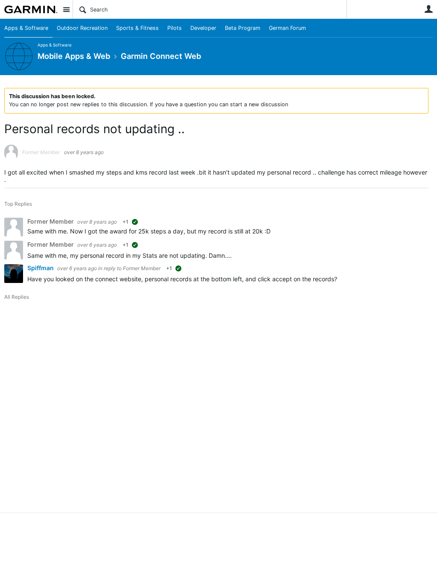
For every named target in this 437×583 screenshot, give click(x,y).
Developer (203, 28)
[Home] (31, 9)
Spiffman (41, 267)
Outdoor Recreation (82, 28)
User (428, 9)
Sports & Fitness (137, 28)
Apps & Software (26, 28)
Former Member (141, 268)
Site (66, 9)
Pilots (174, 28)
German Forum (287, 28)
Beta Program (242, 28)
